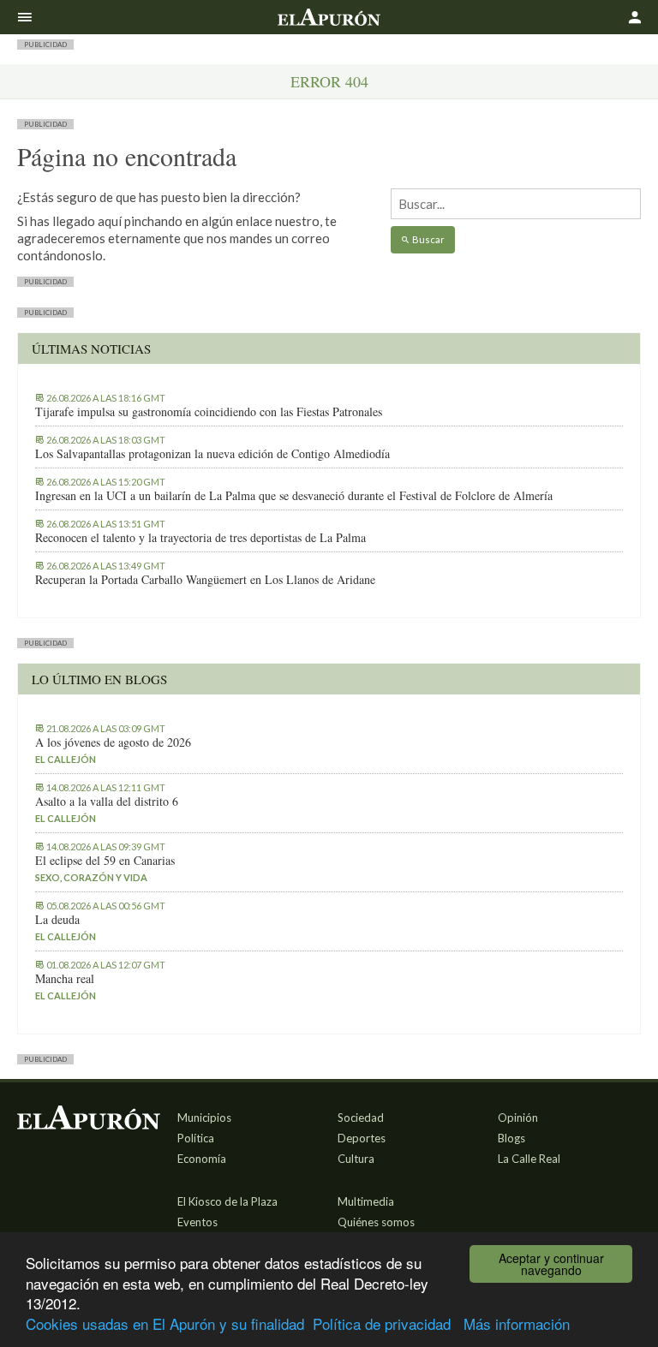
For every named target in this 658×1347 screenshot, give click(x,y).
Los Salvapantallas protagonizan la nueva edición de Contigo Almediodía (212, 454)
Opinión (518, 1117)
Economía (201, 1158)
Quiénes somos (376, 1222)
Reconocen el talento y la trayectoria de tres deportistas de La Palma (200, 538)
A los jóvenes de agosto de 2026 (113, 742)
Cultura (356, 1158)
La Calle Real (529, 1158)
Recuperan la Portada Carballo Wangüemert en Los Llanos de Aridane (205, 580)
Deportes (362, 1138)
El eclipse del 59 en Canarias (105, 860)
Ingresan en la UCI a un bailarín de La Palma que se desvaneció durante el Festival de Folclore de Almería (294, 496)
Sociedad (361, 1117)
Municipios (204, 1117)
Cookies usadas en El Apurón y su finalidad (165, 1323)
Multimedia (366, 1201)
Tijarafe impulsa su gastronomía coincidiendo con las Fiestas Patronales (208, 412)
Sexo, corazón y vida (91, 877)
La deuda (57, 920)
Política (195, 1138)
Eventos (197, 1222)
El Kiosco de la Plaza (227, 1201)
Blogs (511, 1138)
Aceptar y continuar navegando (551, 1263)
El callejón (65, 759)
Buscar (427, 239)
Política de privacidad (382, 1323)
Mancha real (64, 979)
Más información (517, 1323)
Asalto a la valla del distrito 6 (106, 801)
